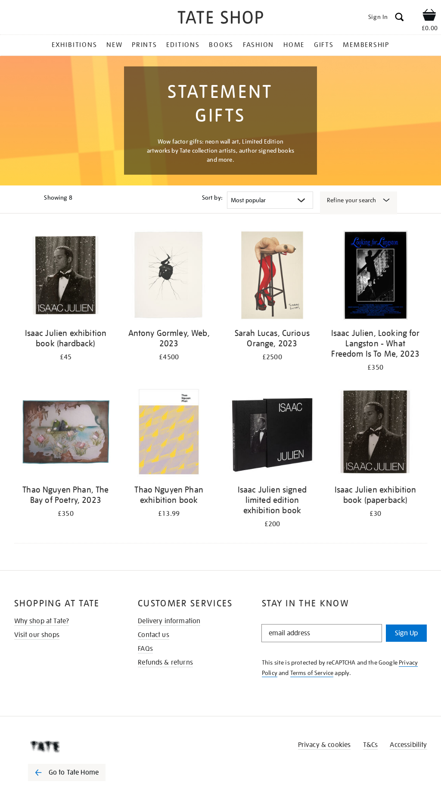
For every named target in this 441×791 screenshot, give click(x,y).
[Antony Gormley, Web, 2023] (169, 276)
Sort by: (212, 197)
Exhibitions (74, 45)
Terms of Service (312, 673)
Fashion (258, 45)
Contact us (153, 635)
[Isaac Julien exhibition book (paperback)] (375, 433)
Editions (182, 45)
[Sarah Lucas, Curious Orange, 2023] (272, 276)
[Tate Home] (73, 746)
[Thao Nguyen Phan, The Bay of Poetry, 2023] (66, 433)
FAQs (145, 648)
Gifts (324, 45)
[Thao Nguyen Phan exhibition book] (169, 433)
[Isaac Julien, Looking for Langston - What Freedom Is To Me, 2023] (375, 276)
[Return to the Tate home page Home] (220, 19)
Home (293, 45)
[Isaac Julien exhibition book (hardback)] (66, 276)
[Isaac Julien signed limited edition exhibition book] (272, 433)
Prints (144, 45)
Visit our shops (36, 635)
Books (221, 45)
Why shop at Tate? (41, 621)
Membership (366, 45)
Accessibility (408, 745)
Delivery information (169, 621)
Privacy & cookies (324, 745)
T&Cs (370, 745)
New (114, 45)
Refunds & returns (165, 662)
